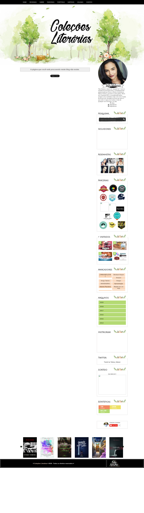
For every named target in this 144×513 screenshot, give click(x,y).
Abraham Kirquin (118, 274)
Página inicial (55, 76)
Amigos (118, 280)
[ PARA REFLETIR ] (105, 275)
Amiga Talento (105, 280)
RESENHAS (33, 2)
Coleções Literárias (40, 463)
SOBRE (42, 2)
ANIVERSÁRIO (105, 283)
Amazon (118, 277)
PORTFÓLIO (61, 2)
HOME (25, 2)
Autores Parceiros (105, 286)
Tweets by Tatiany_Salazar (112, 362)
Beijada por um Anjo (118, 287)
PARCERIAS (50, 2)
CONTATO (89, 2)
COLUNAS (80, 2)
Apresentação (118, 283)
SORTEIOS (71, 2)
